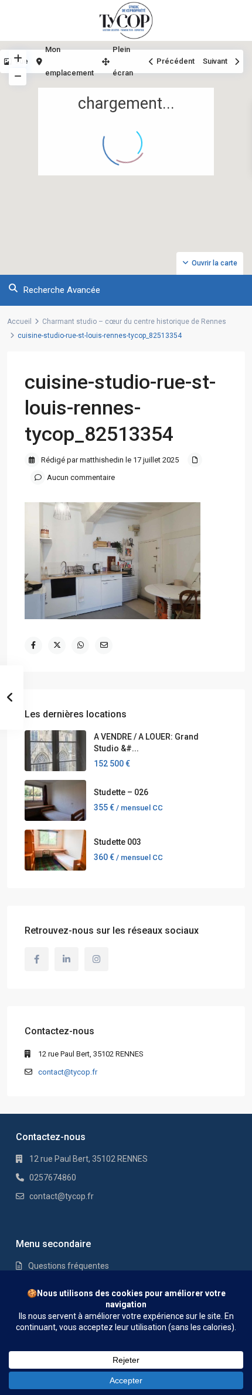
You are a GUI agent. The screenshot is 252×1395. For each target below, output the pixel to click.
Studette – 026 (121, 792)
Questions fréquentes (68, 1265)
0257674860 (52, 1177)
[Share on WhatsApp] (80, 645)
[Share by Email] (104, 645)
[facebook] (37, 959)
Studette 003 (117, 842)
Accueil (19, 321)
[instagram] (96, 959)
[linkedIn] (67, 959)
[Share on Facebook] (33, 645)
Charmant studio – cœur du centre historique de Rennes (134, 321)
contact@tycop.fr (67, 1072)
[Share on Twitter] (57, 645)
